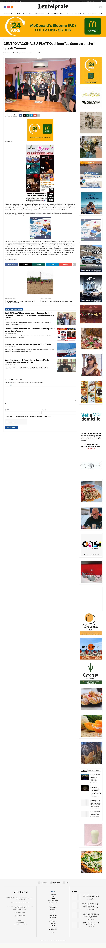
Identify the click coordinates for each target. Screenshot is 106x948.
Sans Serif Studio (61, 940)
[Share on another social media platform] (38, 115)
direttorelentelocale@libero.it (20, 923)
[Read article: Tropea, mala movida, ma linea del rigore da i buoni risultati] (66, 350)
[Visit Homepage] (53, 7)
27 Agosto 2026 (10, 319)
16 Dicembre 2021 (8, 52)
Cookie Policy (17, 1)
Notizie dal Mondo (53, 917)
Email (7, 410)
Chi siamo (6, 1)
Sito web (43, 410)
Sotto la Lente (53, 923)
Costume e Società (28, 13)
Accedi (83, 1)
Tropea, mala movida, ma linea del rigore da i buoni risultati (28, 344)
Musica (62, 13)
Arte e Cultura (54, 13)
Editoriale (74, 13)
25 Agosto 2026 (91, 909)
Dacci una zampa (53, 929)
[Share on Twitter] (24, 115)
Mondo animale (92, 13)
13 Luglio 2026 (9, 346)
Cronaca (13, 13)
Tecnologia (53, 925)
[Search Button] (101, 1)
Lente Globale (82, 13)
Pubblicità (11, 1)
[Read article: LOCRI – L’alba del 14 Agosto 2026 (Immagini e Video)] (76, 925)
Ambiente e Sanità (39, 13)
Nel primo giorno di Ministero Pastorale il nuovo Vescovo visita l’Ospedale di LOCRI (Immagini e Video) (95, 803)
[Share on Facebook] (20, 115)
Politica (19, 13)
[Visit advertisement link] (53, 26)
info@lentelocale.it (20, 922)
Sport (47, 13)
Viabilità (100, 13)
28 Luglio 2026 (91, 919)
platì (15, 259)
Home (5, 39)
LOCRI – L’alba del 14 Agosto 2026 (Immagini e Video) (95, 813)
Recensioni (53, 909)
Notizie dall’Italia (53, 915)
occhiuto (11, 259)
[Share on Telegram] (31, 115)
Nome (7, 403)
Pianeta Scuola (53, 907)
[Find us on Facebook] (5, 7)
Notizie (67, 13)
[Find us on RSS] (12, 7)
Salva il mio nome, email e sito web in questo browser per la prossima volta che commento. (30, 416)
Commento (8, 385)
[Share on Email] (35, 115)
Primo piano (7, 13)
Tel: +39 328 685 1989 (20, 915)
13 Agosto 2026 (9, 333)
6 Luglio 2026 (9, 364)
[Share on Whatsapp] (27, 115)
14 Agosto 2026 (91, 926)
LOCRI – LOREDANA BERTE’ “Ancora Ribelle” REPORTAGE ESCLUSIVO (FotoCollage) (95, 777)
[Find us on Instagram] (8, 7)
